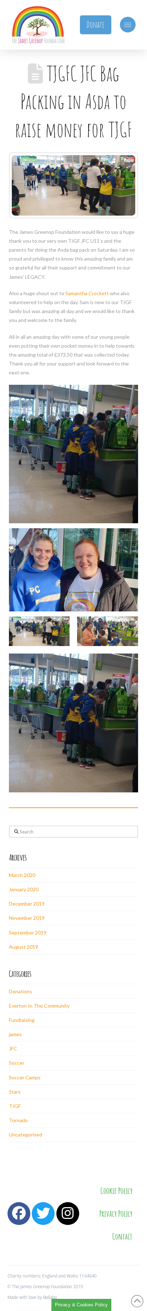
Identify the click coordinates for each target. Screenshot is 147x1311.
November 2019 (27, 918)
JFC (13, 1048)
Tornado (18, 1120)
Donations (20, 991)
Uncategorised (25, 1134)
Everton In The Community (39, 1006)
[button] (128, 24)
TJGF (15, 1106)
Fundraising (22, 1020)
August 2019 (23, 947)
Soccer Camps (25, 1077)
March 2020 (22, 875)
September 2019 (27, 932)
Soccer (16, 1063)
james (15, 1034)
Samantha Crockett (87, 293)
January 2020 (24, 889)
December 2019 (27, 904)
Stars (15, 1092)
